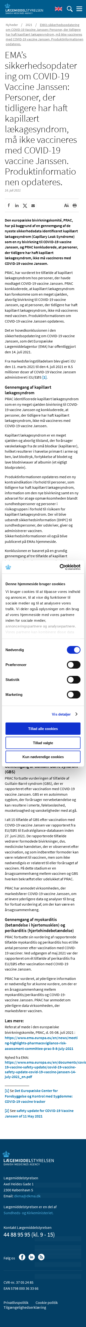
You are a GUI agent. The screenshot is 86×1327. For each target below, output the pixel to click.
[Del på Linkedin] (17, 206)
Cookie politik (47, 1302)
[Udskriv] (74, 206)
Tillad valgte (43, 743)
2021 (29, 25)
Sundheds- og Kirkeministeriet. (29, 1212)
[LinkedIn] (32, 1259)
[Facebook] (22, 1259)
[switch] (74, 665)
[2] (7, 1110)
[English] (58, 8)
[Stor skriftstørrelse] (66, 206)
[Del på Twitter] (25, 206)
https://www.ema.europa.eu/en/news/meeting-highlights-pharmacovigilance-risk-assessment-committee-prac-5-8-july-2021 (41, 1043)
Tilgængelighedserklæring (25, 1307)
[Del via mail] (33, 206)
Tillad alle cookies (43, 729)
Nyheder (12, 25)
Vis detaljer (61, 714)
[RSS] (41, 1259)
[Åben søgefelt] (70, 9)
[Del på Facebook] (8, 206)
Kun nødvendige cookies (43, 757)
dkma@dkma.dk (27, 1196)
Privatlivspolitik (16, 1302)
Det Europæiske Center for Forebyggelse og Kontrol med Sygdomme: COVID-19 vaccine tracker (39, 1096)
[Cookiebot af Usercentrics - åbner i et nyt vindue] (61, 567)
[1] (44, 377)
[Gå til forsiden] (24, 8)
